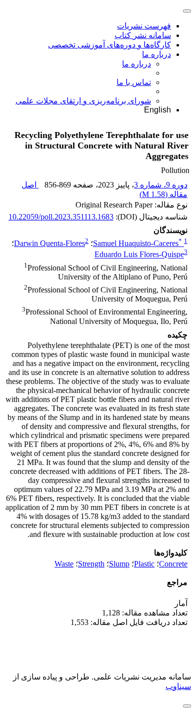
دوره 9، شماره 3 (161, 184)
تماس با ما (133, 82)
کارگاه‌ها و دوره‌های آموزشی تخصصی (109, 44)
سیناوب (178, 686)
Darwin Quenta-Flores (49, 243)
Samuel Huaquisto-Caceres (137, 243)
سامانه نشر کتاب (142, 35)
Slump (119, 564)
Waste (64, 564)
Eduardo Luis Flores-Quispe (139, 254)
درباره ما (156, 54)
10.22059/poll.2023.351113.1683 (61, 216)
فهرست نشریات (144, 26)
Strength (91, 564)
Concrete (173, 564)
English (157, 110)
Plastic (144, 564)
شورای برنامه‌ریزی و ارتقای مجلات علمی (83, 100)
